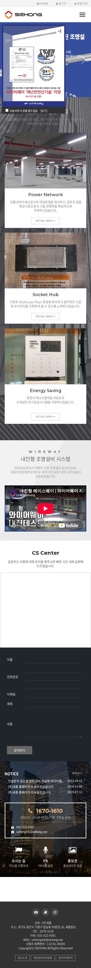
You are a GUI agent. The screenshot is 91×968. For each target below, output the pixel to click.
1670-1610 (49, 810)
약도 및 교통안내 (18, 863)
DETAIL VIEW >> (45, 220)
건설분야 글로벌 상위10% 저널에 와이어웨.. (35, 781)
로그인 (62, 3)
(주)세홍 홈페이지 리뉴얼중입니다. (29, 792)
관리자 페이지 (65, 958)
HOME (43, 3)
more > (77, 773)
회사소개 (22, 958)
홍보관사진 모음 (72, 863)
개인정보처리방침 (42, 958)
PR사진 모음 (45, 863)
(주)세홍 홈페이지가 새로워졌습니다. (31, 786)
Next (86, 60)
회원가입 (82, 3)
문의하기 (19, 750)
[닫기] (43, 111)
